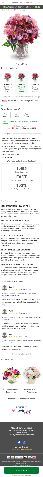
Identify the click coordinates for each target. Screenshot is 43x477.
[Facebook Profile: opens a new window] (19, 442)
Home (3, 10)
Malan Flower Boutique (22, 2)
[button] (38, 472)
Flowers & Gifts (12, 10)
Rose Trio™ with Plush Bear (26, 317)
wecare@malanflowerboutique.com (21, 435)
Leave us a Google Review (22, 449)
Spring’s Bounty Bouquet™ (26, 341)
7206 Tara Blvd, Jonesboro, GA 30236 (21, 430)
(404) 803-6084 (21, 432)
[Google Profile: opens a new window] (24, 442)
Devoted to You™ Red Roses (26, 293)
